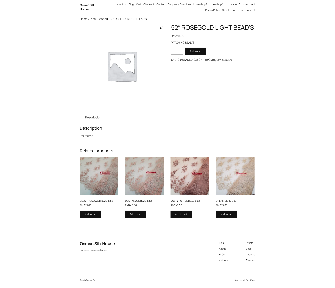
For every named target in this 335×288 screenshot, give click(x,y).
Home (84, 19)
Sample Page (229, 10)
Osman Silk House (87, 7)
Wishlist (251, 10)
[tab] (93, 117)
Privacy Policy (212, 10)
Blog (131, 4)
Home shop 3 (233, 4)
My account (248, 4)
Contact (161, 4)
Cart (138, 4)
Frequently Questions (179, 4)
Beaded (103, 19)
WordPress (250, 280)
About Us (121, 4)
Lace (93, 19)
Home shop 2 (217, 4)
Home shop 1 (200, 4)
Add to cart (196, 51)
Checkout (148, 4)
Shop (241, 10)
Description (93, 117)
